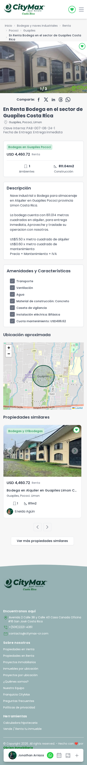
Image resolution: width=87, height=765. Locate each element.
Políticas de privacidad (19, 707)
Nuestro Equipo (13, 688)
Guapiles (29, 30)
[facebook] (38, 99)
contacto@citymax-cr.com (25, 633)
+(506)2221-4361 (17, 627)
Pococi (13, 30)
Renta (67, 26)
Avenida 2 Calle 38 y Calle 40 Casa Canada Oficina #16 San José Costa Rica (42, 619)
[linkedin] (53, 99)
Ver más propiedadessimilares (42, 541)
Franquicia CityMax (16, 694)
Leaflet (79, 407)
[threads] (60, 99)
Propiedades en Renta (18, 656)
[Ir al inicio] (25, 584)
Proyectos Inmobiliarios (19, 662)
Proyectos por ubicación (20, 675)
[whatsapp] (68, 99)
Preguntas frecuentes (18, 701)
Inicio (8, 26)
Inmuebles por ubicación (20, 669)
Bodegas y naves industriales (37, 26)
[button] (9, 348)
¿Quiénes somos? (16, 682)
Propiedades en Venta (18, 649)
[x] (46, 99)
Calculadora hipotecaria (20, 723)
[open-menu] (81, 9)
